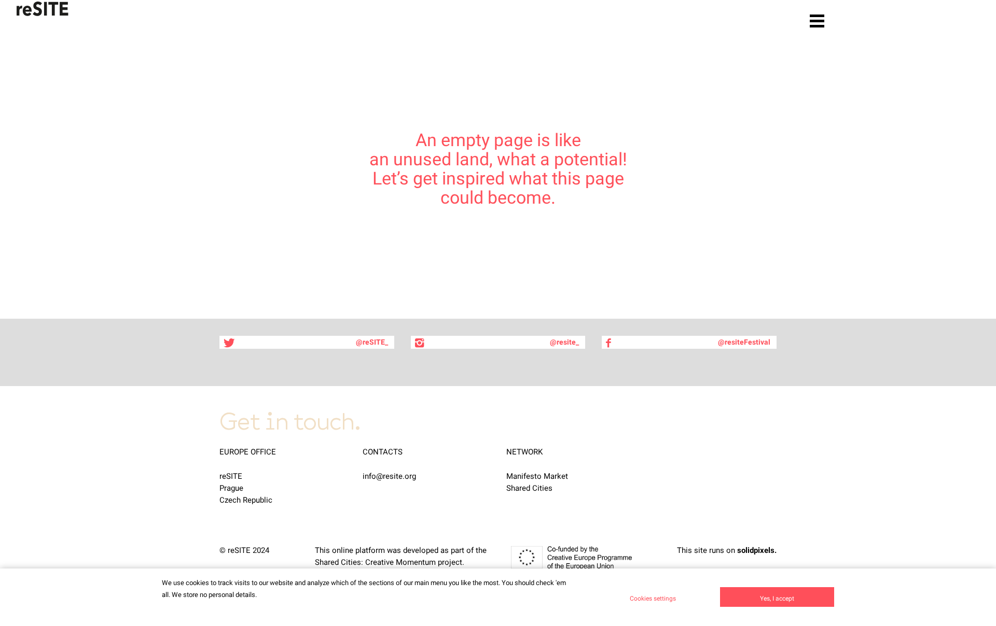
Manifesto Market (537, 476)
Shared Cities (529, 488)
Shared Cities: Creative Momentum (375, 562)
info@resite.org (389, 476)
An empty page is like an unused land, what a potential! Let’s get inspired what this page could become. (498, 169)
